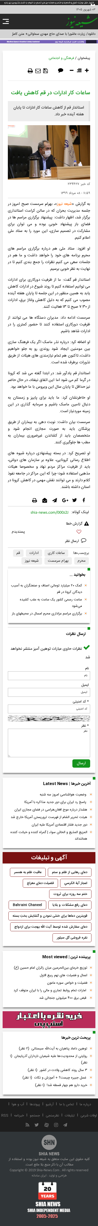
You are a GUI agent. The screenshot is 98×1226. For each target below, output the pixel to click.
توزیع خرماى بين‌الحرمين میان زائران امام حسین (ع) (50, 968)
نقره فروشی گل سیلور (72, 938)
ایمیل (85, 685)
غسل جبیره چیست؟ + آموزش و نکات (54, 1078)
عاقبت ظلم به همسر (28, 872)
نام (87, 668)
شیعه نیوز (64, 204)
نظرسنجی (52, 1115)
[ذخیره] (45, 71)
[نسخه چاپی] (30, 71)
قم (18, 553)
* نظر (85, 726)
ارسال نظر (72, 541)
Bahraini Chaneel (27, 905)
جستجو (35, 1115)
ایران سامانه (39, 1175)
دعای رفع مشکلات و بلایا (70, 905)
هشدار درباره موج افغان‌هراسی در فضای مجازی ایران (50, 810)
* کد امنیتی (81, 702)
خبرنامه (19, 1115)
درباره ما (85, 1104)
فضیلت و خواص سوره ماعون (67, 983)
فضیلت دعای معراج (40, 883)
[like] (49, 532)
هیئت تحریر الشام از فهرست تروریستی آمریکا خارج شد (49, 817)
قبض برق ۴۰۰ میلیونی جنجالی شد (63, 998)
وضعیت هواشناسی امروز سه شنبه (63, 795)
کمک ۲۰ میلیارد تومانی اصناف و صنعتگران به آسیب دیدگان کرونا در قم (46, 589)
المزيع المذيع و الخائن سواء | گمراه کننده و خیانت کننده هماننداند (48, 835)
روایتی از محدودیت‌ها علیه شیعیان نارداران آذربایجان (48, 1059)
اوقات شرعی (88, 1115)
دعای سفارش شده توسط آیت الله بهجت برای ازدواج (50, 927)
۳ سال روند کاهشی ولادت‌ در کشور (57, 1070)
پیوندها (35, 1104)
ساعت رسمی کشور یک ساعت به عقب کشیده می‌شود (51, 603)
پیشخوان (84, 58)
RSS (4, 1115)
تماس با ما (66, 1104)
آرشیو (50, 1104)
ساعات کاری (56, 553)
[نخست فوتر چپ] (49, 1200)
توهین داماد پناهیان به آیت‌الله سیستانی (53, 1048)
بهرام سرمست (58, 561)
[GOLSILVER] (49, 1020)
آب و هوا (18, 1104)
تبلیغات (70, 1115)
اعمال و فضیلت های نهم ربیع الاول (63, 975)
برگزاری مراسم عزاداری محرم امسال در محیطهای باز (47, 614)
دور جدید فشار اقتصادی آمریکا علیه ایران (59, 825)
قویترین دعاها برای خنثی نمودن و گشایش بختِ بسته (50, 916)
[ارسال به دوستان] (38, 71)
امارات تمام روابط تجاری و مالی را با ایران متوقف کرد (50, 990)
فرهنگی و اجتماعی (61, 58)
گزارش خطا (74, 524)
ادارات (34, 553)
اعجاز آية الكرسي (75, 883)
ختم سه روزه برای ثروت (70, 894)
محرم (81, 561)
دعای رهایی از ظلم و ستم (69, 872)
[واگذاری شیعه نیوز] (49, 41)
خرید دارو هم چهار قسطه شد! (61, 1085)
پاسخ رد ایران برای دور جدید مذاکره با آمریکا (55, 802)
